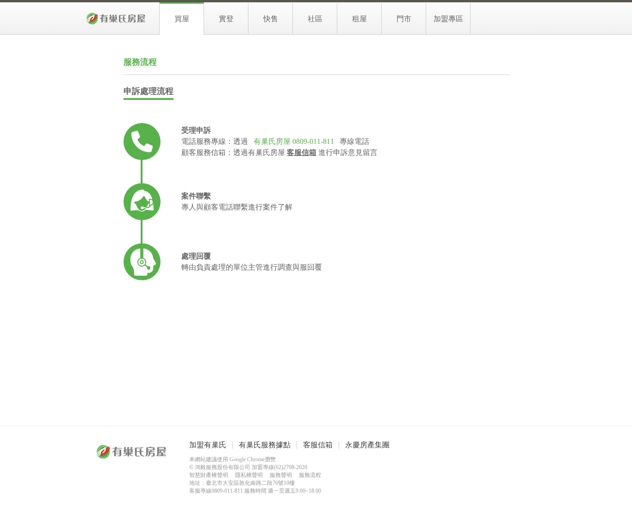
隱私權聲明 (249, 475)
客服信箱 (318, 445)
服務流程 (310, 475)
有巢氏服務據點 (265, 445)
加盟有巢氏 (207, 445)
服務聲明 (281, 475)
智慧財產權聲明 (208, 475)
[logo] (116, 18)
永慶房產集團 (367, 445)
